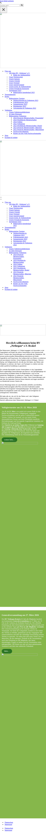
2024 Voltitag (17, 122)
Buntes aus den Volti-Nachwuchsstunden (27, 133)
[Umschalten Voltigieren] (37, 247)
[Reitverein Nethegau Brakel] (23, 40)
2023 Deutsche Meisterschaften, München (27, 128)
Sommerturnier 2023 (20, 104)
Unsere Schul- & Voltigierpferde (20, 87)
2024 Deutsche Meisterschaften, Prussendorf (28, 118)
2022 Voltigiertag (19, 124)
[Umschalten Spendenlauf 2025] (37, 222)
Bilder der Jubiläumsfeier (21, 75)
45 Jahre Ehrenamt (15, 114)
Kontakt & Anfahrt (11, 137)
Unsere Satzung (14, 79)
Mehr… (7, 651)
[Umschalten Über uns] (37, 202)
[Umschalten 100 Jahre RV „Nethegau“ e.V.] (37, 204)
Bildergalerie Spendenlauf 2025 (24, 92)
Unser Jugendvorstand (16, 85)
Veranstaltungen (10, 94)
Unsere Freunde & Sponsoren (19, 89)
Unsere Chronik (14, 81)
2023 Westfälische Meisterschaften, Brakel (27, 126)
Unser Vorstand (14, 83)
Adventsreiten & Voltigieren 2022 (24, 108)
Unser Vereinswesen (16, 77)
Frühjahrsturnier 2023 (20, 102)
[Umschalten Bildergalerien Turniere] (37, 231)
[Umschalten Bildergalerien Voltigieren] (37, 253)
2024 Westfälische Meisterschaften (25, 120)
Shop (6, 135)
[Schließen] (3, 10)
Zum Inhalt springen (7, 1)
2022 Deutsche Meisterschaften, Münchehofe (28, 129)
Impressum (8, 824)
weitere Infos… (9, 440)
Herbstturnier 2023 (19, 106)
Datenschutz (9, 822)
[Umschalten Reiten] (37, 229)
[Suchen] (1, 3)
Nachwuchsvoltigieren (20, 131)
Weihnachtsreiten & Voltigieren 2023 (25, 100)
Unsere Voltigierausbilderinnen (19, 112)
